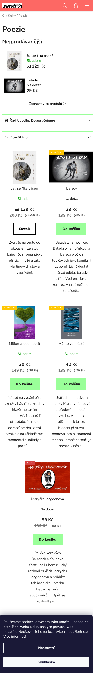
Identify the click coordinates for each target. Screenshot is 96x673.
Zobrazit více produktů (46, 103)
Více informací (14, 636)
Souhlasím (46, 662)
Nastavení (46, 647)
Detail (24, 228)
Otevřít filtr (19, 137)
